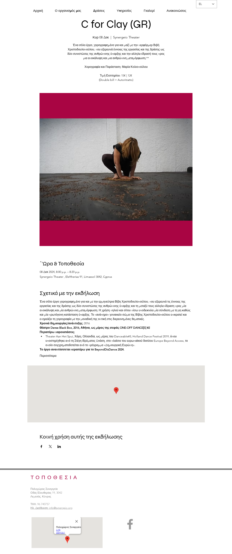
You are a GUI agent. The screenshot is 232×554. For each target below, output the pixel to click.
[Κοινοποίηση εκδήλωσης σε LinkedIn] (59, 446)
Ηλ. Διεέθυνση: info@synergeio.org (51, 508)
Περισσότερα (48, 355)
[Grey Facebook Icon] (130, 524)
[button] (68, 9)
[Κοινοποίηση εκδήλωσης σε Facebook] (41, 446)
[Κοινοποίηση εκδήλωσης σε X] (50, 446)
